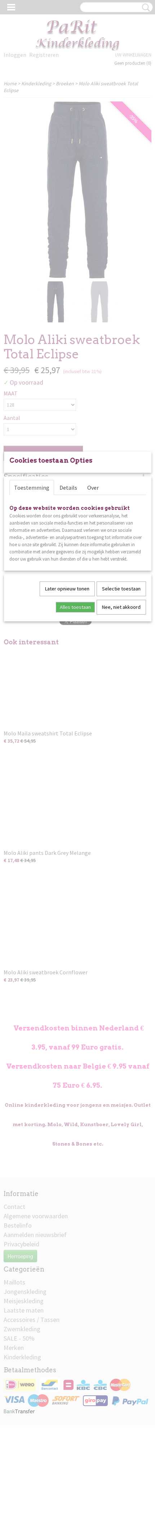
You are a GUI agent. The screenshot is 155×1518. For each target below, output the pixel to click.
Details (68, 487)
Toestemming (31, 487)
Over (93, 487)
